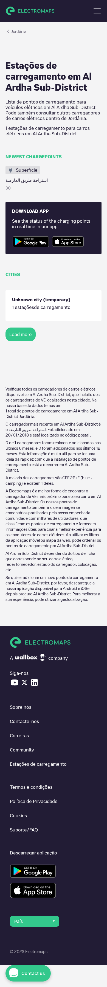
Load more (20, 334)
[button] (97, 11)
